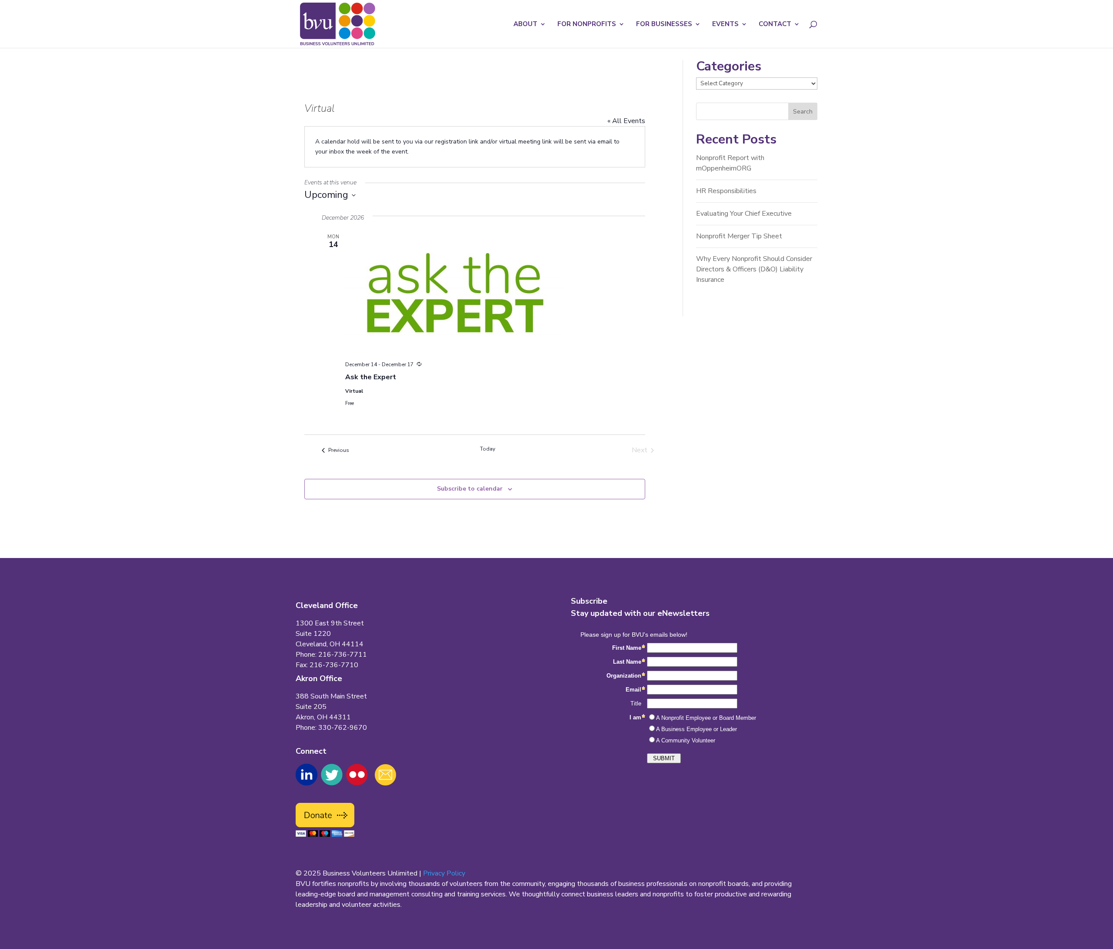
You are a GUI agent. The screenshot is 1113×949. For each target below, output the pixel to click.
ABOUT (525, 24)
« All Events (626, 121)
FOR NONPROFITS (586, 24)
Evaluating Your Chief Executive (744, 213)
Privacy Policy (444, 873)
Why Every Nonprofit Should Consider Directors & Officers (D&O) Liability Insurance (754, 269)
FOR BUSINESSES (664, 24)
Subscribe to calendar (470, 489)
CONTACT (775, 24)
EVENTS (725, 24)
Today (487, 448)
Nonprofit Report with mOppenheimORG (730, 163)
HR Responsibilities (726, 191)
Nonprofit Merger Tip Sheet (739, 236)
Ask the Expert (370, 377)
